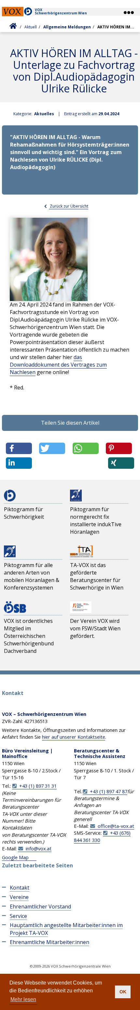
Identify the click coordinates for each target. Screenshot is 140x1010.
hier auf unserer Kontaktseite (73, 737)
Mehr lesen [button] (23, 999)
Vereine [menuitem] (19, 897)
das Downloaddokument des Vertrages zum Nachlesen (58, 365)
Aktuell (30, 27)
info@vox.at (38, 848)
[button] (128, 12)
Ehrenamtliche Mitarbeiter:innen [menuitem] (49, 942)
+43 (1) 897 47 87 (108, 791)
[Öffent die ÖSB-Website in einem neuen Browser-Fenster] (15, 606)
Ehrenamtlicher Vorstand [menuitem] (40, 906)
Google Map (15, 857)
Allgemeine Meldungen (67, 27)
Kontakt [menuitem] (19, 887)
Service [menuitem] (18, 916)
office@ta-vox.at (116, 826)
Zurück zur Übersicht (68, 206)
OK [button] (122, 991)
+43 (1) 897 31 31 (38, 785)
